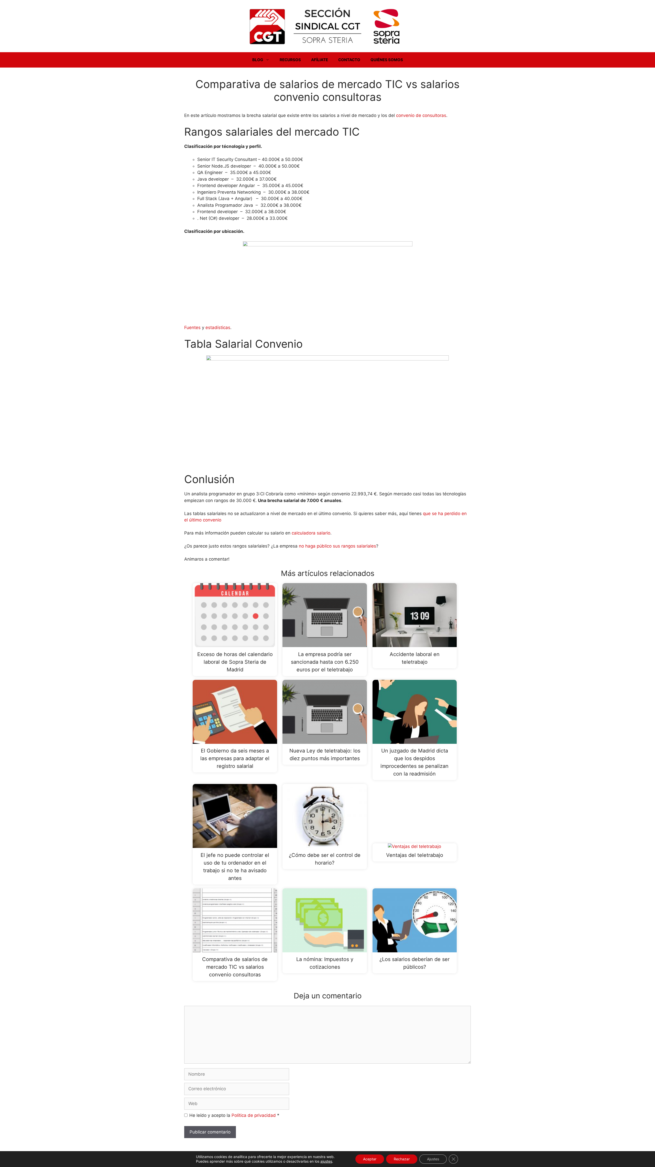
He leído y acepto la (234, 1115)
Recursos (290, 59)
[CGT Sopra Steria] (327, 25)
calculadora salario (311, 533)
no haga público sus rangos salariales (337, 546)
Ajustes (433, 1159)
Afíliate (319, 59)
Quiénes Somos (386, 59)
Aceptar (369, 1159)
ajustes (326, 1161)
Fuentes (192, 327)
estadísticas (217, 327)
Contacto (349, 59)
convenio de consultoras (421, 115)
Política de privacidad (254, 1115)
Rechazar (402, 1159)
